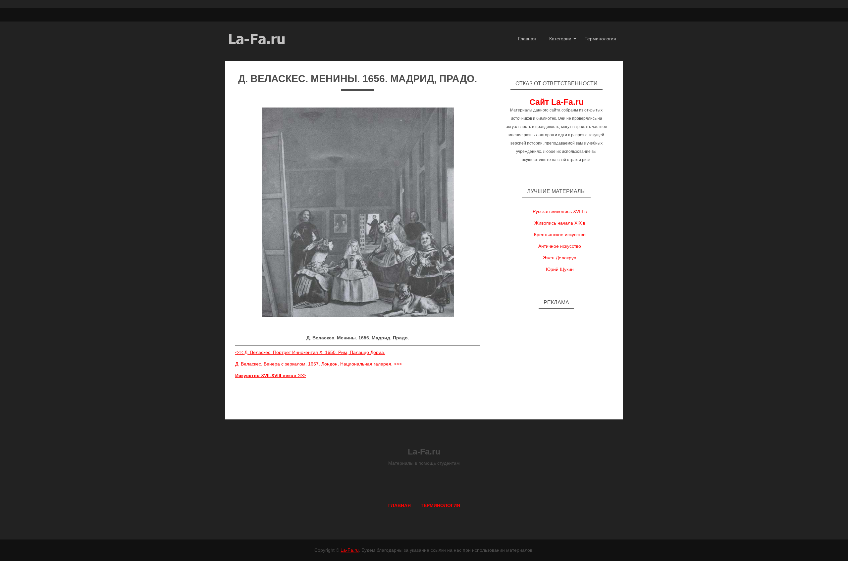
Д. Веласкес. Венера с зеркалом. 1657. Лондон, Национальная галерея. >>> (318, 364)
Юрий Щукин (560, 269)
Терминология (600, 38)
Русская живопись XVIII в (560, 211)
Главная (527, 38)
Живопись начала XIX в (559, 223)
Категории (560, 38)
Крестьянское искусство (560, 234)
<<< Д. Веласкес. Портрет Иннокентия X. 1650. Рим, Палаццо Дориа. (310, 352)
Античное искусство (559, 246)
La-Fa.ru (350, 550)
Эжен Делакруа (559, 257)
